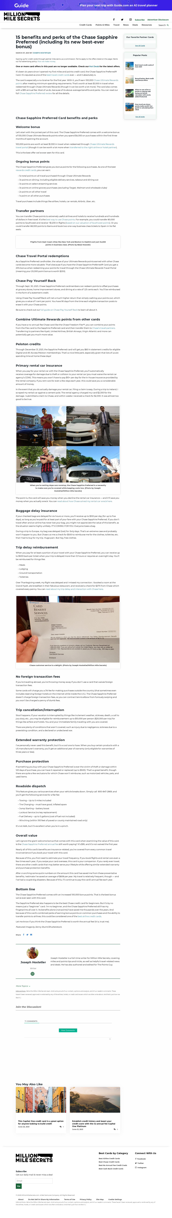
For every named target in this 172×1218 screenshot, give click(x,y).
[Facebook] (114, 20)
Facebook (141, 1159)
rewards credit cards (26, 170)
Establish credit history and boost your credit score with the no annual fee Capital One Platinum (93, 1123)
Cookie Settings (115, 1199)
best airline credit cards (89, 916)
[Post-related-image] (41, 1099)
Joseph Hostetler (42, 53)
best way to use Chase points (60, 219)
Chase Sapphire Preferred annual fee (40, 844)
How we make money (46, 61)
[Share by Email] (31, 934)
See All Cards (140, 46)
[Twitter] (122, 20)
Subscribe (140, 20)
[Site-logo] (22, 16)
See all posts (140, 117)
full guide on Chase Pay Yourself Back (59, 310)
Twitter (140, 1163)
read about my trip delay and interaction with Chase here (74, 589)
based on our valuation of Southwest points (88, 223)
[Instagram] (130, 20)
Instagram (141, 1168)
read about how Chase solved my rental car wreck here (84, 501)
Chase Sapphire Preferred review (35, 93)
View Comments (68, 1030)
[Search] (168, 25)
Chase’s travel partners (103, 328)
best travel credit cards (58, 75)
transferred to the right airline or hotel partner (93, 147)
